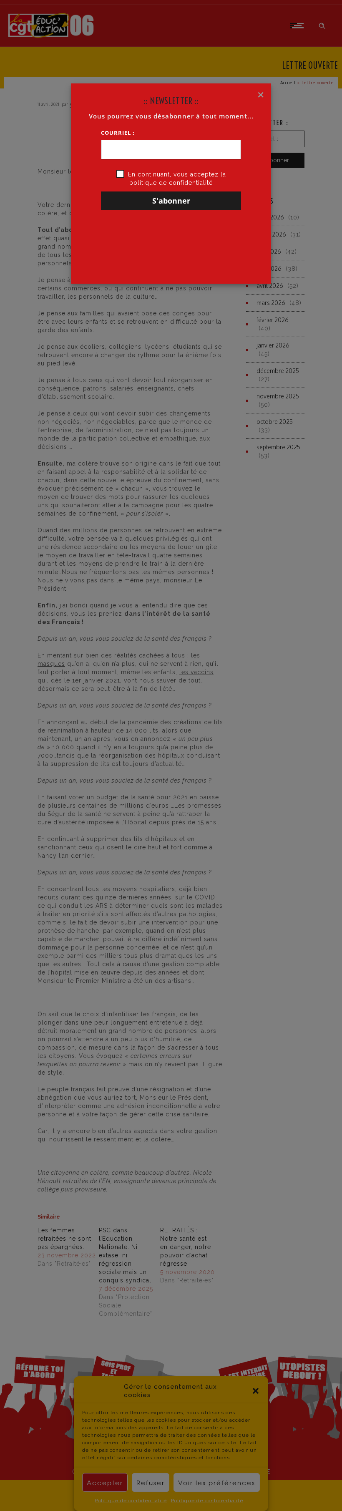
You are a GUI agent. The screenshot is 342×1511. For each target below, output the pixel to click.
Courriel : (118, 132)
